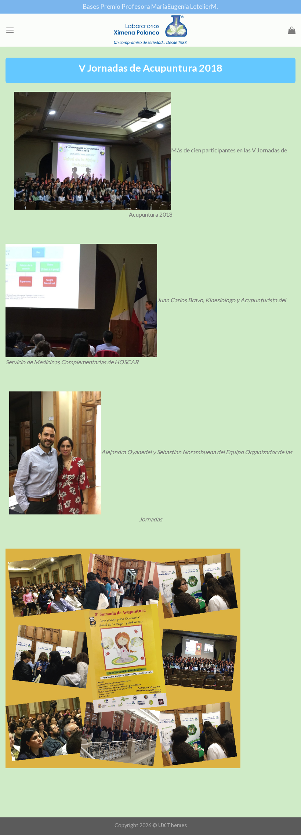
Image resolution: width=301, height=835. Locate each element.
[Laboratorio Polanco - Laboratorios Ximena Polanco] (150, 30)
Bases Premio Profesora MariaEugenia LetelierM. (150, 6)
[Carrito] (291, 30)
